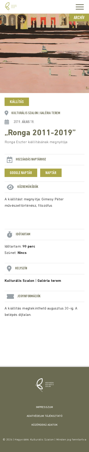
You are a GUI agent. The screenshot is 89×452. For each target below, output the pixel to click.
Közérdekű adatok (44, 425)
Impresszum (44, 407)
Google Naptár (21, 173)
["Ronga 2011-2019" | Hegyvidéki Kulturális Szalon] (44, 385)
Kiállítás (17, 102)
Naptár (50, 173)
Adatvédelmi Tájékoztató (45, 416)
